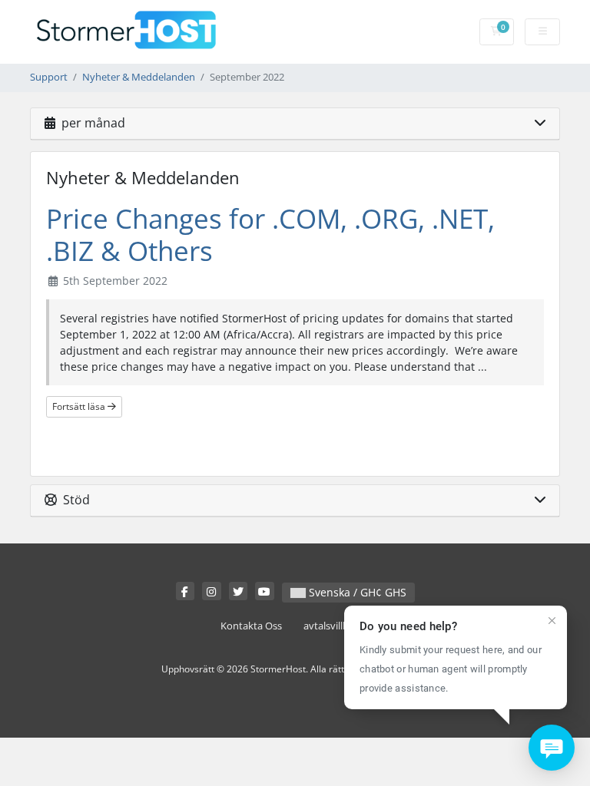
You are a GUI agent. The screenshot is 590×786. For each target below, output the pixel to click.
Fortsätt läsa (80, 406)
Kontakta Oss (251, 625)
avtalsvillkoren (336, 625)
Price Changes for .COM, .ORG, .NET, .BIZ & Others (270, 234)
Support (49, 77)
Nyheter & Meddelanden (138, 77)
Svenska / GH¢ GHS (356, 592)
